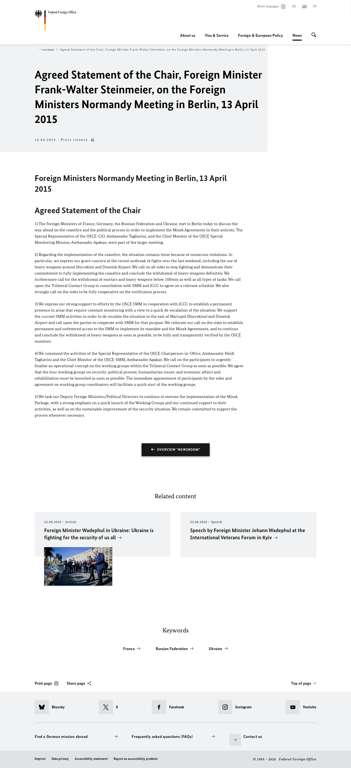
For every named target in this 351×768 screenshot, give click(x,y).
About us (187, 35)
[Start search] (313, 35)
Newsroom (46, 49)
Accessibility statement (91, 759)
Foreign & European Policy (260, 35)
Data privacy (60, 759)
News (297, 37)
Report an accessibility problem (136, 759)
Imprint (40, 759)
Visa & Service (217, 35)
